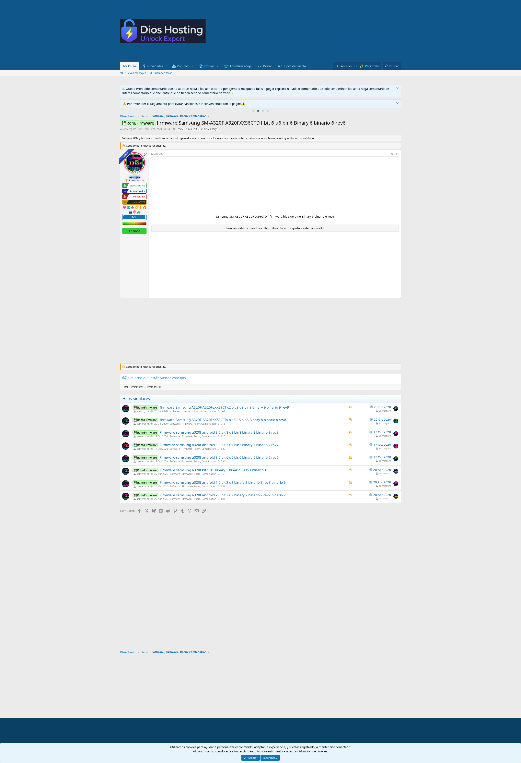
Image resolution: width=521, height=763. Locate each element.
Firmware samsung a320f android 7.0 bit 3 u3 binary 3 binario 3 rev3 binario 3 (223, 482)
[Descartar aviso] (397, 89)
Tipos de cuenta (295, 66)
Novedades (155, 66)
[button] (166, 66)
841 (223, 411)
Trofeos (209, 66)
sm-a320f (191, 129)
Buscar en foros (162, 73)
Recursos (183, 66)
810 (223, 499)
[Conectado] (134, 172)
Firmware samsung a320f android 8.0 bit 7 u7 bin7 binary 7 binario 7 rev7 (219, 444)
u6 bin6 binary (208, 129)
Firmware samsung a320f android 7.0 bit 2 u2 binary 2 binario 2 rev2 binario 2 (223, 495)
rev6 (180, 129)
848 (223, 486)
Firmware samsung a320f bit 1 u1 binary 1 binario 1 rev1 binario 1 (213, 470)
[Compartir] (391, 154)
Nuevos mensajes (135, 73)
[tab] (253, 111)
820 (223, 449)
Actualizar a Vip (240, 66)
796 (223, 461)
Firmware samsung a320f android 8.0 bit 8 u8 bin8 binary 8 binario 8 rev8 (219, 432)
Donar (267, 66)
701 (223, 474)
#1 (397, 154)
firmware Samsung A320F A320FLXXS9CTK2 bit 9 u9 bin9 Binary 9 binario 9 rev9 (224, 407)
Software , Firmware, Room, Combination (193, 411)
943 (223, 423)
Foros (132, 66)
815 (223, 436)
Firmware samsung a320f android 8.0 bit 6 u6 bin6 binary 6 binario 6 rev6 (219, 457)
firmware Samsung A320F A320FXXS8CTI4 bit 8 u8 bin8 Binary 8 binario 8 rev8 (223, 419)
